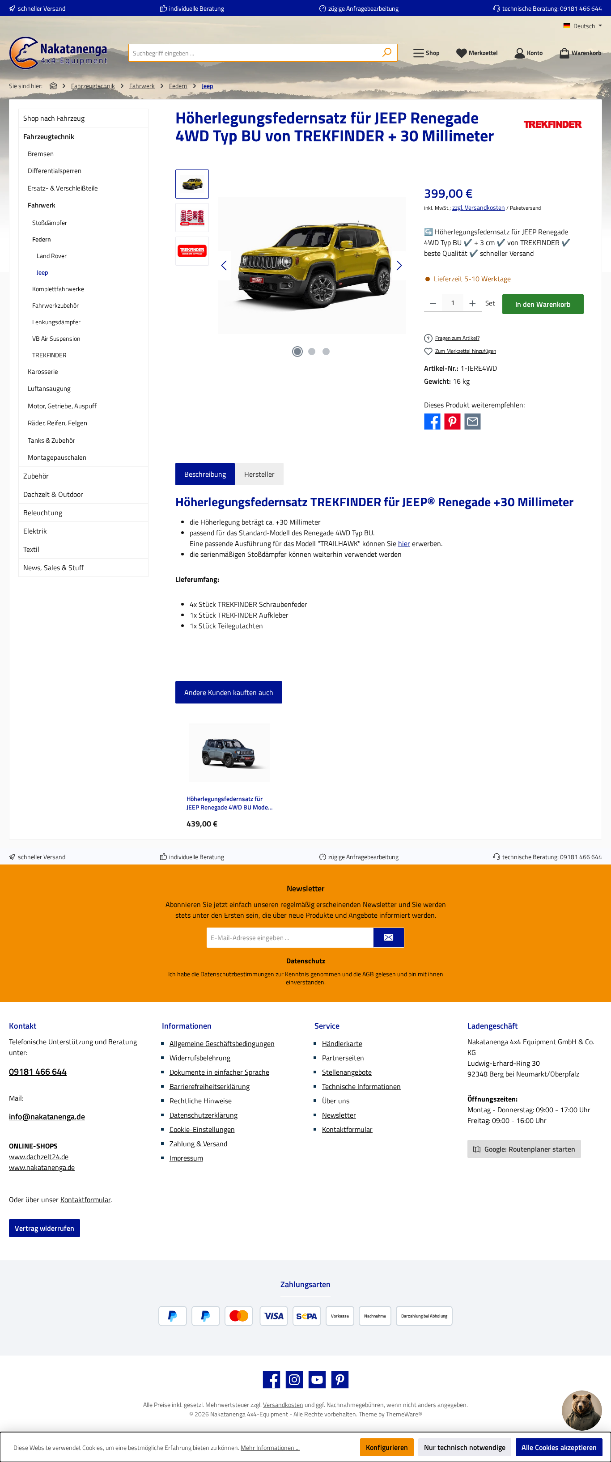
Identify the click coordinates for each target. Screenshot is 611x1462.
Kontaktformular (85, 1199)
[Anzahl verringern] (433, 303)
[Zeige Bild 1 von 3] (297, 351)
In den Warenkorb (543, 304)
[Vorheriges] (224, 265)
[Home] (53, 85)
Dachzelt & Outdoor (53, 494)
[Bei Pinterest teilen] (452, 420)
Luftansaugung (49, 388)
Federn (41, 239)
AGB (368, 974)
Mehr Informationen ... (270, 1447)
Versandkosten (283, 1404)
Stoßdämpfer (49, 222)
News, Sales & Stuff (53, 567)
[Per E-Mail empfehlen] (472, 420)
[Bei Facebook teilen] (432, 420)
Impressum (186, 1158)
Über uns (335, 1100)
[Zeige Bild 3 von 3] (326, 351)
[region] (290, 266)
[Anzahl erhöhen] (472, 303)
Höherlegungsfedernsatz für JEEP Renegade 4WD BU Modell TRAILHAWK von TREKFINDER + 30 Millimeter (229, 803)
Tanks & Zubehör (51, 440)
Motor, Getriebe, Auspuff (62, 406)
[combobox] (252, 53)
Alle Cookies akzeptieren (559, 1447)
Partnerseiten (343, 1057)
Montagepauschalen (57, 457)
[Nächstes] (399, 265)
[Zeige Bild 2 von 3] (311, 351)
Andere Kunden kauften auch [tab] (228, 692)
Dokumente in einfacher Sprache (219, 1072)
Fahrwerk (41, 205)
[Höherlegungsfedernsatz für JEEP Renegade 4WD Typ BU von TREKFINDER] (312, 265)
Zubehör (36, 475)
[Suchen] (387, 53)
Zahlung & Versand (198, 1143)
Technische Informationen (361, 1086)
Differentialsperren (54, 170)
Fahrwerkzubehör (55, 305)
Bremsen (41, 153)
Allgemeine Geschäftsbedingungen (222, 1043)
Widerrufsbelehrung (200, 1057)
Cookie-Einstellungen (202, 1129)
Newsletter (339, 1115)
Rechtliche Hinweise (201, 1100)
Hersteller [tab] (259, 474)
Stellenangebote (347, 1072)
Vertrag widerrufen (44, 1228)
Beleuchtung (42, 512)
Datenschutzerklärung (204, 1115)
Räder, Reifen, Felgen (57, 423)
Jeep (42, 272)
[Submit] (388, 938)
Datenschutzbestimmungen (237, 974)
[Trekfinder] (553, 130)
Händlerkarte (342, 1043)
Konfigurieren (387, 1447)
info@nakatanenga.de (47, 1116)
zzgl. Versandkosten (478, 207)
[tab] (205, 474)
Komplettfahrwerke (58, 288)
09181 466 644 (581, 8)
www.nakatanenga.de (42, 1167)
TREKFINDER (49, 355)
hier (404, 543)
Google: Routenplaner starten (529, 1149)
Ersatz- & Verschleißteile (63, 188)
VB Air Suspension (56, 338)
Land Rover (52, 255)
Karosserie (43, 371)
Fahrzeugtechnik (48, 136)
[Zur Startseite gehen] (58, 53)
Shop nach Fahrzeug (54, 118)
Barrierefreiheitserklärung (210, 1086)
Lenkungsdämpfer (56, 321)
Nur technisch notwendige (464, 1447)
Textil (31, 549)
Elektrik (35, 530)
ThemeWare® (404, 1414)
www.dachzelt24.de (38, 1156)
